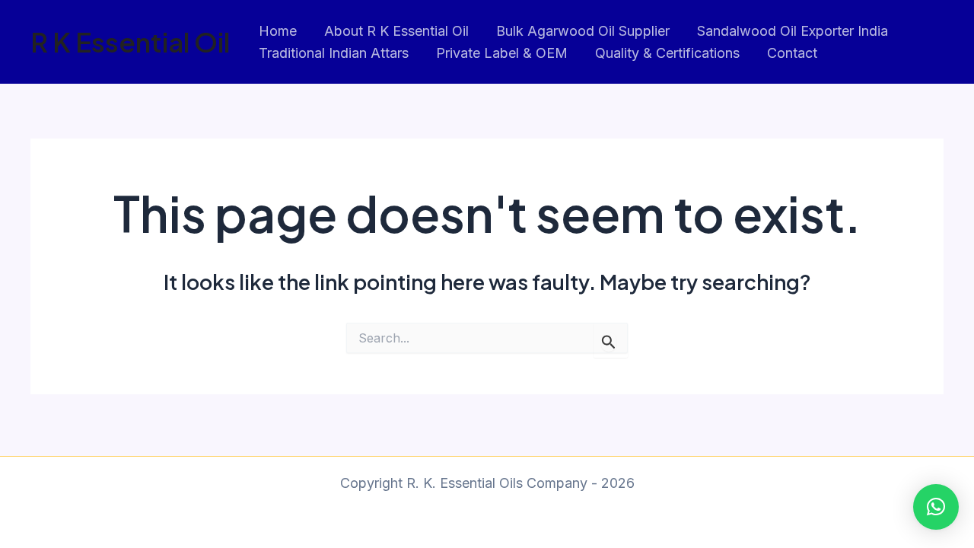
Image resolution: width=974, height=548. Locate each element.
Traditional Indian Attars (334, 53)
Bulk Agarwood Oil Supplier (583, 31)
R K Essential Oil (130, 42)
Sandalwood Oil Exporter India (792, 31)
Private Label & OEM (502, 53)
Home (278, 31)
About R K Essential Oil (396, 31)
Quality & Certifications (667, 53)
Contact (792, 53)
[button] (936, 507)
